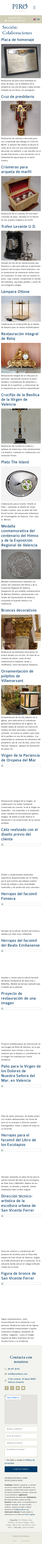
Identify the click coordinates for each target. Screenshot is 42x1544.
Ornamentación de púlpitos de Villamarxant (17, 676)
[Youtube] (23, 1388)
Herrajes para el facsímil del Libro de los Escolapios (18, 1140)
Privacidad (25, 1541)
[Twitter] (18, 1388)
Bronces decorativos (19, 610)
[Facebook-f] (7, 1388)
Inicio (14, 1541)
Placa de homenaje (17, 40)
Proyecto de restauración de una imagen (18, 998)
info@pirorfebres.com (21, 1509)
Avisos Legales (29, 1514)
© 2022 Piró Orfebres (21, 1536)
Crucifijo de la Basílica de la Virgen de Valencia (20, 400)
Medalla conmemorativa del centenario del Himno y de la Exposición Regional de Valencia (19, 535)
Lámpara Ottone (15, 292)
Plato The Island (15, 462)
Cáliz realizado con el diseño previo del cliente (19, 834)
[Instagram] (12, 1388)
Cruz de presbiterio (17, 97)
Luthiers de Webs (27, 1527)
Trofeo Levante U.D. (18, 226)
